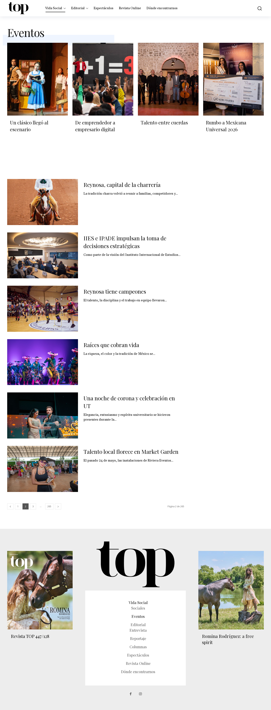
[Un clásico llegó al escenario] (37, 79)
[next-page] (58, 506)
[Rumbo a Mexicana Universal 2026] (233, 79)
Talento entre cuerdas (164, 122)
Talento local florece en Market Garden (131, 451)
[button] (257, 8)
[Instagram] (140, 694)
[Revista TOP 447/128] (40, 590)
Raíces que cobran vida (111, 345)
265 (49, 506)
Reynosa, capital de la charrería (122, 184)
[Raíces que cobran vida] (42, 362)
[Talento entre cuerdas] (168, 79)
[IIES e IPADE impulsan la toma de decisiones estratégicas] (42, 255)
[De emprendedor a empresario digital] (102, 79)
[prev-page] (10, 506)
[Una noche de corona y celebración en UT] (42, 415)
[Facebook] (131, 694)
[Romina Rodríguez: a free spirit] (231, 590)
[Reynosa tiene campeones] (42, 309)
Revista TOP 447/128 (30, 636)
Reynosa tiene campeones (115, 291)
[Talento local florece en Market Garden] (42, 469)
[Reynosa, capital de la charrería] (42, 202)
